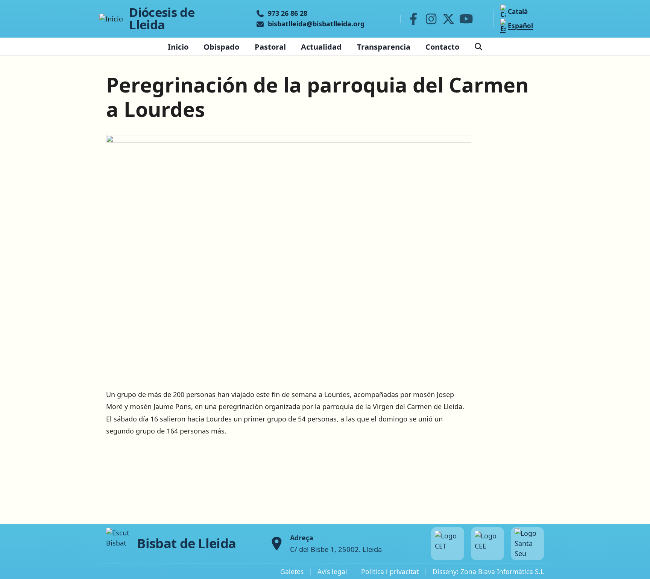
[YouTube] (466, 18)
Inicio (178, 46)
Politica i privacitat (390, 571)
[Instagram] (431, 18)
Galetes (292, 571)
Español (520, 25)
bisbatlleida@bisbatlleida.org (316, 24)
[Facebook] (413, 18)
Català (518, 11)
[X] (448, 18)
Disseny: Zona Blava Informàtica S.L (488, 571)
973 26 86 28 (287, 13)
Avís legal (332, 571)
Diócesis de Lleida (161, 18)
